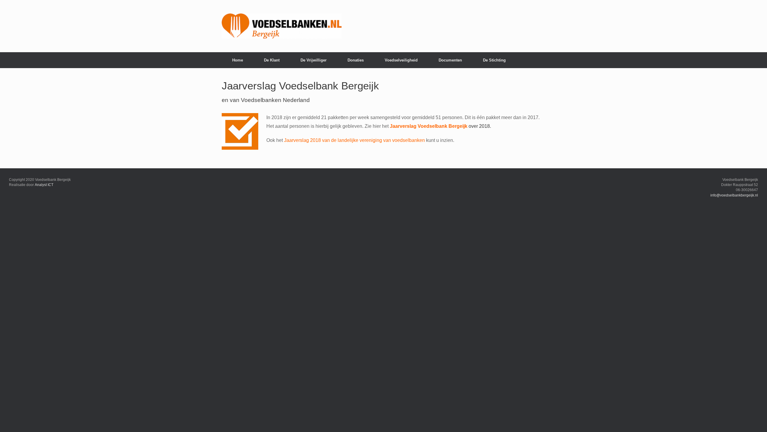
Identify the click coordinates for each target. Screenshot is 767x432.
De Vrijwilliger (314, 60)
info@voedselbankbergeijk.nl (734, 195)
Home (237, 60)
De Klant (272, 60)
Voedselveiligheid (401, 60)
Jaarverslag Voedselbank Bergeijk (428, 126)
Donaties (356, 60)
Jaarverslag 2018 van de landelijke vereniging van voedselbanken (354, 140)
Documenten (450, 60)
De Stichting (494, 60)
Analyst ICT (44, 185)
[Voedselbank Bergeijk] (282, 26)
